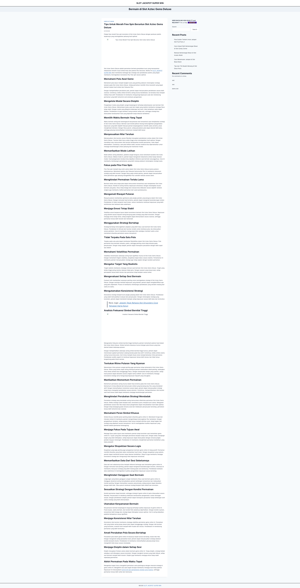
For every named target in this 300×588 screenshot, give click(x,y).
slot (173, 80)
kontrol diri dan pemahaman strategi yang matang (137, 570)
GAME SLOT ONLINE (109, 21)
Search (174, 26)
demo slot (175, 88)
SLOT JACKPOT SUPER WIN (152, 585)
